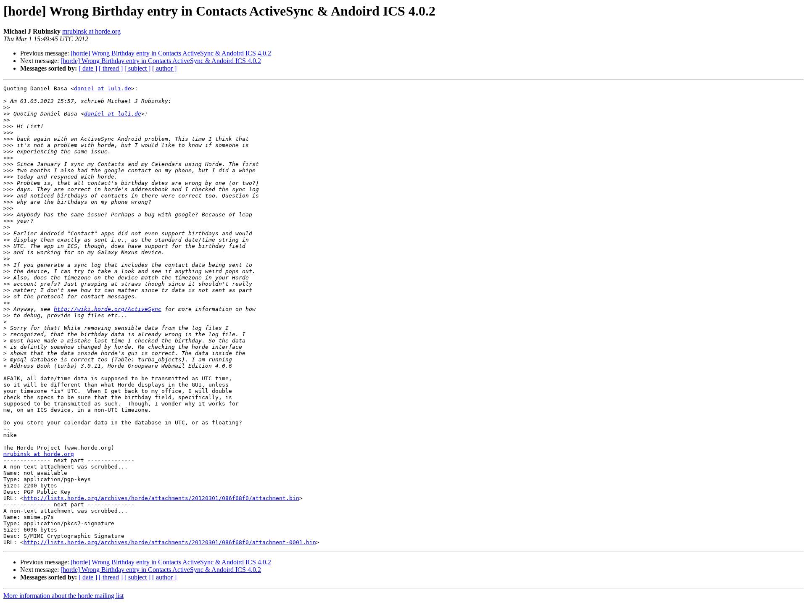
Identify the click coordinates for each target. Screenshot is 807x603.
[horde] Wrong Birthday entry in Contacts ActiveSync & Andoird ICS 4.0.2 (171, 53)
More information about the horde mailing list (63, 595)
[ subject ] (137, 68)
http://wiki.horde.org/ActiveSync (107, 309)
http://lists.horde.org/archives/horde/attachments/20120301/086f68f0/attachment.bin (161, 498)
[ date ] (88, 68)
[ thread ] (111, 68)
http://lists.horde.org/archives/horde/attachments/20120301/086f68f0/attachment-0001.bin (170, 542)
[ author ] (164, 68)
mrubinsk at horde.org (91, 31)
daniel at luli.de (102, 88)
